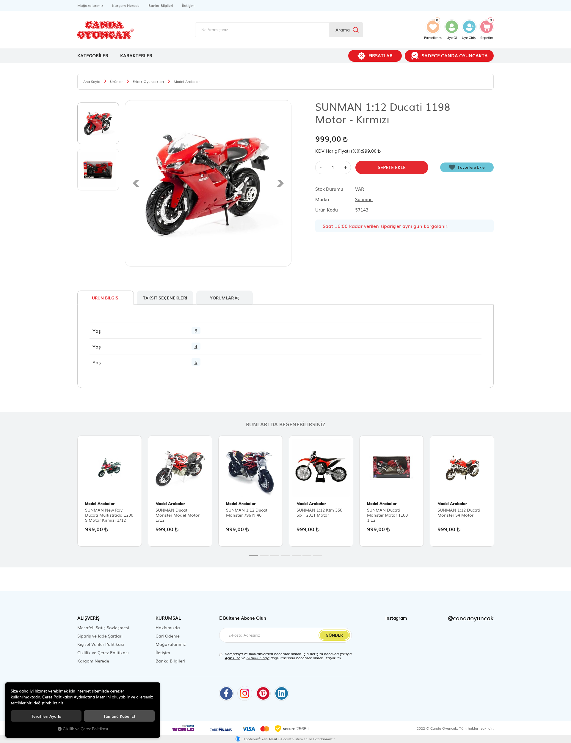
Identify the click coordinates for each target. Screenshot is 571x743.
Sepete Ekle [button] (392, 167)
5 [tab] (296, 555)
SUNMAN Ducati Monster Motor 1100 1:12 (387, 515)
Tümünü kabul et (119, 716)
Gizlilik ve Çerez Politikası (103, 652)
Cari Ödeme (168, 636)
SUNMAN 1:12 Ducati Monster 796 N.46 (247, 512)
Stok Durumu (329, 188)
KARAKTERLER (136, 55)
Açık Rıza (232, 657)
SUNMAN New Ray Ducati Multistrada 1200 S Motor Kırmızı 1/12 (109, 515)
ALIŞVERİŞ (88, 617)
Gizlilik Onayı (258, 657)
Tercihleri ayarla (46, 716)
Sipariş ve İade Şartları (100, 636)
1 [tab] (253, 555)
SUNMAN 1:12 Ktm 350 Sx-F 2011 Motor (319, 512)
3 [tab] (274, 555)
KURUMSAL (168, 617)
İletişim (188, 5)
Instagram (439, 617)
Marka (322, 199)
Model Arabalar (100, 503)
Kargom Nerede (125, 5)
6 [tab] (306, 555)
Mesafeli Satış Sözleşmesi (103, 627)
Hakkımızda (168, 627)
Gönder (334, 635)
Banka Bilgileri (160, 5)
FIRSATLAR (380, 55)
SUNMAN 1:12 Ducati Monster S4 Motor (458, 512)
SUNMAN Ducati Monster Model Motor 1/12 (178, 515)
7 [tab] (317, 555)
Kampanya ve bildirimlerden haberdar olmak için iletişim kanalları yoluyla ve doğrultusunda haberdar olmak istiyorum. (288, 655)
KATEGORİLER (92, 55)
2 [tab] (264, 555)
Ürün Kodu (326, 209)
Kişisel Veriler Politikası (100, 644)
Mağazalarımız (90, 5)
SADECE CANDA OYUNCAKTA (455, 55)
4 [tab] (285, 555)
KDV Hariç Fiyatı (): (338, 150)
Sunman (364, 199)
